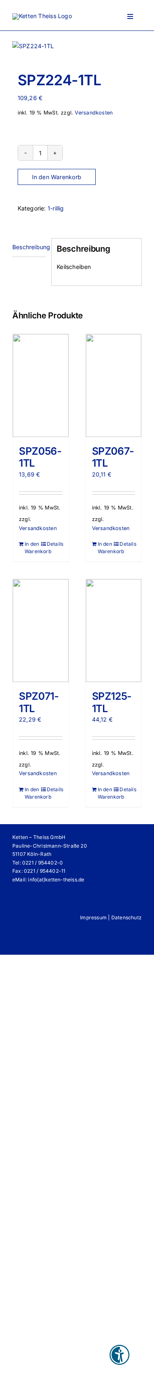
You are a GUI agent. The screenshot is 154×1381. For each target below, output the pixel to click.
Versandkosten (94, 113)
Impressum (93, 917)
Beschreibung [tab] (29, 246)
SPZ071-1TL (38, 702)
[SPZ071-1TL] (41, 630)
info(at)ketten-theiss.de (56, 879)
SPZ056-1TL (40, 457)
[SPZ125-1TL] (114, 630)
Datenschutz (126, 917)
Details (54, 544)
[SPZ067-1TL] (114, 385)
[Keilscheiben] (77, 46)
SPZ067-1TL (113, 457)
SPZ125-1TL (111, 702)
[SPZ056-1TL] (41, 385)
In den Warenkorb (56, 176)
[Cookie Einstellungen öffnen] (14, 1370)
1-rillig (56, 208)
